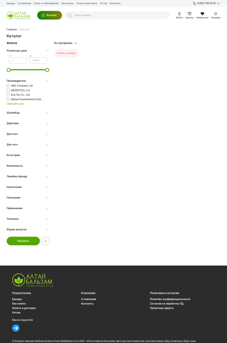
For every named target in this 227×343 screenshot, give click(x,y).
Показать (23, 240)
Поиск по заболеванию (46, 3)
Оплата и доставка (86, 3)
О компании (24, 3)
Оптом (103, 3)
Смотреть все (15, 103)
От (10, 55)
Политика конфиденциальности (170, 299)
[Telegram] (15, 328)
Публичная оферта (161, 308)
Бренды (11, 3)
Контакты (115, 3)
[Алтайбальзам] (19, 15)
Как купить (67, 3)
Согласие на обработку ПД (166, 303)
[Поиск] (70, 15)
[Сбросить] (45, 241)
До (30, 55)
